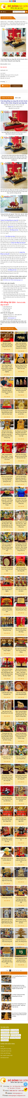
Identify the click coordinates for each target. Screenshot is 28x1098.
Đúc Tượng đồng (14, 1030)
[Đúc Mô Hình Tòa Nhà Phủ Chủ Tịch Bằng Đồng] (21, 642)
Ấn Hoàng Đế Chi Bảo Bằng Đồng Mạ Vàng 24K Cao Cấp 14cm (7, 412)
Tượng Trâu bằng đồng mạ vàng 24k (9, 220)
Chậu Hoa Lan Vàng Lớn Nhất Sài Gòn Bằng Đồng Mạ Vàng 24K (7, 961)
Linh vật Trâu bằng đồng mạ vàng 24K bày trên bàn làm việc (21, 456)
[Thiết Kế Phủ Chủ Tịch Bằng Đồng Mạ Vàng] (21, 602)
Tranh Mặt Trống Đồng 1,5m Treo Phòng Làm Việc (7, 569)
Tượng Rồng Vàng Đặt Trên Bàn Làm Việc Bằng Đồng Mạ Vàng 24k (21, 900)
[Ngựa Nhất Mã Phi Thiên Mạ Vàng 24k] (7, 933)
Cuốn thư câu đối (14, 1032)
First (7, 970)
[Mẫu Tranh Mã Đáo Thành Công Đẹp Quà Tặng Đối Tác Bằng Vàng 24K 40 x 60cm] (21, 337)
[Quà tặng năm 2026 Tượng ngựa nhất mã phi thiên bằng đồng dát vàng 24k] (7, 769)
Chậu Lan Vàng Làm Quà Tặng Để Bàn (21, 757)
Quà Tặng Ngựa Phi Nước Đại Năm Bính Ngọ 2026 (21, 819)
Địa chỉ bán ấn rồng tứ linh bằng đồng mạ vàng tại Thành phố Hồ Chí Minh (19, 1013)
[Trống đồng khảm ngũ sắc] (21, 832)
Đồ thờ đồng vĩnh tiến (15, 1037)
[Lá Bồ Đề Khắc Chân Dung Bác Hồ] (7, 686)
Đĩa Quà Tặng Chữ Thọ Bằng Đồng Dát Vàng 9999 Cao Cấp (21, 366)
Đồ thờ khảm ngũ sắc (15, 1035)
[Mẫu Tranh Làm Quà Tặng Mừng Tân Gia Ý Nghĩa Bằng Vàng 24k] (7, 913)
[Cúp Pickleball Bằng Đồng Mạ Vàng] (7, 622)
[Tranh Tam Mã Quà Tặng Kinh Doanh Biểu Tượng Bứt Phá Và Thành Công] (21, 727)
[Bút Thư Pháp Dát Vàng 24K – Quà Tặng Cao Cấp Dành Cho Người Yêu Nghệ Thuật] (7, 492)
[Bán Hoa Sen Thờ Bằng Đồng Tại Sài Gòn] (7, 705)
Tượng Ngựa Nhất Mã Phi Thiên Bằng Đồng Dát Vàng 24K (21, 777)
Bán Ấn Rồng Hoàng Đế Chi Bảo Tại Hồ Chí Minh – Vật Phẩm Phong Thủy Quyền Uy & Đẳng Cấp (21, 672)
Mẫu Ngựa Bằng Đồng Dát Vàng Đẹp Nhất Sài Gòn (21, 799)
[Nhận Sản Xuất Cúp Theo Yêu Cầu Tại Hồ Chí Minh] (21, 581)
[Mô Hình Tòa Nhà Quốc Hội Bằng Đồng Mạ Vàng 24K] (21, 561)
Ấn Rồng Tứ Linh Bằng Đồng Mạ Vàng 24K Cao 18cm (21, 390)
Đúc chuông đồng (5, 1032)
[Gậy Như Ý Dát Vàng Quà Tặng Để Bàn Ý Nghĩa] (7, 581)
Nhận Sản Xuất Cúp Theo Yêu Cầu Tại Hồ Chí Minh (21, 589)
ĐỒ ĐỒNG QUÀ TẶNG (20, 21)
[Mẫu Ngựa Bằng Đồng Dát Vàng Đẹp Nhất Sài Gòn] (21, 791)
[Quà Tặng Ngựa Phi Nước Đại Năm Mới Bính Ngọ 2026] (7, 811)
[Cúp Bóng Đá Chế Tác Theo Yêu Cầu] (7, 750)
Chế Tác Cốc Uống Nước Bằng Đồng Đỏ (21, 693)
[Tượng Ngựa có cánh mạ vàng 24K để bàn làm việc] (7, 832)
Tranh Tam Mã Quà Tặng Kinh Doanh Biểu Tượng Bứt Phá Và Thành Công (21, 736)
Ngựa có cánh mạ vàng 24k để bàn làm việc (21, 860)
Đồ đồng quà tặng (5, 1030)
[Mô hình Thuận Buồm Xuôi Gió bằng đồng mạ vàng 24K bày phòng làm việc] (7, 470)
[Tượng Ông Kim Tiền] (21, 872)
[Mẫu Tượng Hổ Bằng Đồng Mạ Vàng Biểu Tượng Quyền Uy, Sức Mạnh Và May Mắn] (21, 705)
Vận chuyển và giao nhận (6, 1055)
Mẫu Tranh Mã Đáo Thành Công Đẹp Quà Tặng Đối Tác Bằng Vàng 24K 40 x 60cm (21, 345)
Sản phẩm (10, 21)
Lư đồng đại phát (5, 1037)
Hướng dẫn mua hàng (5, 1048)
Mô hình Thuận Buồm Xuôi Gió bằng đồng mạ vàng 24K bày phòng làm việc (7, 479)
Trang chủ (3, 21)
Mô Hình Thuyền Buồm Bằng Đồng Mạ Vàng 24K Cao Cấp (7, 344)
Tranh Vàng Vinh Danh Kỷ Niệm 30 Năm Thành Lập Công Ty (21, 960)
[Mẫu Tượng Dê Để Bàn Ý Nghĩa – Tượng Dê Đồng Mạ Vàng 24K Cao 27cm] (7, 448)
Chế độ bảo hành (4, 1057)
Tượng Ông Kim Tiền (21, 878)
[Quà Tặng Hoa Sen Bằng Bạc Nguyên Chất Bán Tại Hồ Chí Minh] (7, 382)
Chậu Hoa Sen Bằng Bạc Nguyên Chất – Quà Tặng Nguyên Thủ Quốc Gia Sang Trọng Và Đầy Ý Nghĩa (7, 672)
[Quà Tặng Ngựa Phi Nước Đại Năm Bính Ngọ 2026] (21, 811)
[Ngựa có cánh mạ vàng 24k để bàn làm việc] (21, 852)
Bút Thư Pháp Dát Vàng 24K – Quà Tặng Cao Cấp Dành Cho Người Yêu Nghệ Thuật (6, 502)
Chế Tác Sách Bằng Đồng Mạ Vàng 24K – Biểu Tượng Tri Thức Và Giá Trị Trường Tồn (21, 479)
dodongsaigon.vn (12, 318)
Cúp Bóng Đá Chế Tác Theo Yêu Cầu (7, 757)
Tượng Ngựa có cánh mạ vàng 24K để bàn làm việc (7, 839)
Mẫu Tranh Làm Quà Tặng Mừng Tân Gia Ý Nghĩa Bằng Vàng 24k (7, 921)
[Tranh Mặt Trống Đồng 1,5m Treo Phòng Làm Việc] (7, 561)
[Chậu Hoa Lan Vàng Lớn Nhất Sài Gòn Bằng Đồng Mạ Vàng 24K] (7, 952)
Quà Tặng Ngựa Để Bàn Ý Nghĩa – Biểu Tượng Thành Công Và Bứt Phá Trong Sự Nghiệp (7, 368)
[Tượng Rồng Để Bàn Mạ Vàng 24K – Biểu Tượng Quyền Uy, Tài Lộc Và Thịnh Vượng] (7, 515)
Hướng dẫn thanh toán (5, 1051)
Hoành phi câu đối (5, 1035)
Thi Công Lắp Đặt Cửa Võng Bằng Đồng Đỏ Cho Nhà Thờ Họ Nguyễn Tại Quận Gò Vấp (19, 986)
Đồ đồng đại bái (4, 1040)
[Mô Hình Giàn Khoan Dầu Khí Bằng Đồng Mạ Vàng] (21, 622)
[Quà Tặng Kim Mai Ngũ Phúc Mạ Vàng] (7, 872)
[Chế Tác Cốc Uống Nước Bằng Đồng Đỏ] (21, 686)
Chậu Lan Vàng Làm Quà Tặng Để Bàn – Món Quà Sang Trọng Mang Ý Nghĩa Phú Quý (7, 547)
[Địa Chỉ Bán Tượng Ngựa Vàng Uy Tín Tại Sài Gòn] (21, 913)
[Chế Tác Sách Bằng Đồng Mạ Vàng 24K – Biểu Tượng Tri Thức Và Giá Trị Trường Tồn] (21, 470)
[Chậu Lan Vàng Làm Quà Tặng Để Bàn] (21, 750)
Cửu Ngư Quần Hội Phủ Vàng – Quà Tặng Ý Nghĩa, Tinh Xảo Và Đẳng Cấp (21, 501)
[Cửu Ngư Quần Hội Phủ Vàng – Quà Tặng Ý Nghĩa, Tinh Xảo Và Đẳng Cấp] (21, 492)
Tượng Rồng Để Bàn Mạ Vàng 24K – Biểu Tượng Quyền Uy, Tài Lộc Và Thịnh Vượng (7, 524)
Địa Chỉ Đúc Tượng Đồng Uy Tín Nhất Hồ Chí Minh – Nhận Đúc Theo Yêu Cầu (19, 1004)
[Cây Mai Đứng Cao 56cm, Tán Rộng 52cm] (21, 933)
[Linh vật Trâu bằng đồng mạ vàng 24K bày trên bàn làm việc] (21, 448)
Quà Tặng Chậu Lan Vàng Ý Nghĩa (7, 649)
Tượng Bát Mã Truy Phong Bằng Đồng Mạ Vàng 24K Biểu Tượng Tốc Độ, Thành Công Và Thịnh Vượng (7, 737)
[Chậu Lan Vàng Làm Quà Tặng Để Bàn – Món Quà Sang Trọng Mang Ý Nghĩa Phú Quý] (7, 537)
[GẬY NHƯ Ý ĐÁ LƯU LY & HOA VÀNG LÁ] (7, 852)
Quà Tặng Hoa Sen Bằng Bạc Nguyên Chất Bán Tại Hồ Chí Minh (7, 391)
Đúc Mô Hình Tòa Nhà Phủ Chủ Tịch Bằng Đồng (21, 650)
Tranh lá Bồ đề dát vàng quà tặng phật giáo (7, 609)
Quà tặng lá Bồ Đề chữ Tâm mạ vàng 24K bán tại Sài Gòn (21, 412)
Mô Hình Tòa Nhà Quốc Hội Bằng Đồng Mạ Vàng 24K (21, 569)
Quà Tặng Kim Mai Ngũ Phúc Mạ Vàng (7, 879)
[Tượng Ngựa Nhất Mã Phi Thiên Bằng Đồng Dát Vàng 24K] (21, 769)
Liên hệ (2, 1046)
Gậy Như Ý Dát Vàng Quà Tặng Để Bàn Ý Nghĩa (7, 589)
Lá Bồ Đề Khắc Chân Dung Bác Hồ (7, 693)
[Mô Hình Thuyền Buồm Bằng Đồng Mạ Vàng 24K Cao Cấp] (7, 337)
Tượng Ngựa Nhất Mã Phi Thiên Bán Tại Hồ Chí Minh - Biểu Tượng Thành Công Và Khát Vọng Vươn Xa (21, 547)
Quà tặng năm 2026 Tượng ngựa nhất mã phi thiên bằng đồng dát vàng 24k (7, 778)
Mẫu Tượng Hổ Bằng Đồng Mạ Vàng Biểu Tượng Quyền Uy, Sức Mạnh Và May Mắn (21, 714)
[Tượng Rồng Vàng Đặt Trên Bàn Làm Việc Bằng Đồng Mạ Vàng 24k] (21, 891)
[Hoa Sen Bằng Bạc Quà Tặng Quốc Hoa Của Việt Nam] (7, 791)
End (20, 970)
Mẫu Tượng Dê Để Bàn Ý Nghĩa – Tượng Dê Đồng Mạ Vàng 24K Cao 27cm (7, 457)
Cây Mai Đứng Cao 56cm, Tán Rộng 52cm (21, 940)
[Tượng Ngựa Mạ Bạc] (7, 891)
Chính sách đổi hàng (5, 1053)
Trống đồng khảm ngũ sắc (21, 839)
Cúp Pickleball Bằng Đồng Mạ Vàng (7, 629)
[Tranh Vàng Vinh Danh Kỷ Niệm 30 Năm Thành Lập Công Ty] (21, 952)
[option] (14, 40)
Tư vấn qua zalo (16, 86)
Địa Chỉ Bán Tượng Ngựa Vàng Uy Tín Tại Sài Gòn (21, 921)
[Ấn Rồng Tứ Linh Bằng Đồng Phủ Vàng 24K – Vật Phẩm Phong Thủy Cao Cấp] (21, 424)
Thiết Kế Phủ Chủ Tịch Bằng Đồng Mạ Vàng (21, 608)
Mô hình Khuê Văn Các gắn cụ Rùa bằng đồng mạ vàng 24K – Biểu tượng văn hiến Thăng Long (7, 434)
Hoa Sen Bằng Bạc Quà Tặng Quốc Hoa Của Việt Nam (7, 799)
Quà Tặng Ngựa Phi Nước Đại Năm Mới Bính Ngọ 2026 (7, 819)
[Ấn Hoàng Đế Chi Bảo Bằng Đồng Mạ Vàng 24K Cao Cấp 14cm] (7, 404)
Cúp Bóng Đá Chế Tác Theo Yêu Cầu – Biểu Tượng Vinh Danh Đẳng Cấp (21, 524)
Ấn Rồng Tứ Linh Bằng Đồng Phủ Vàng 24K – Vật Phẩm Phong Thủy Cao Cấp (21, 433)
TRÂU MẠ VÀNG (4, 23)
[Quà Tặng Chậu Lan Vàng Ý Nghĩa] (7, 642)
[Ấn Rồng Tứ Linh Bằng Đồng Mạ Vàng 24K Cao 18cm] (21, 382)
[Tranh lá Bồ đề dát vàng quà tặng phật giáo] (7, 602)
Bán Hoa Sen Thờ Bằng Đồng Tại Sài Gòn (7, 712)
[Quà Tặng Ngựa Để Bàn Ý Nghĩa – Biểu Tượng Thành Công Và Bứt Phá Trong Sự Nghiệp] (7, 358)
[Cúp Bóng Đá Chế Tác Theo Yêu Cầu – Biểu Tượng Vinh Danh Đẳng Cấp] (21, 515)
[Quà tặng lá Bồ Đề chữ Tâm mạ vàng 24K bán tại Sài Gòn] (21, 404)
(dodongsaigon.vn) (13, 280)
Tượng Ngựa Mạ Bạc (7, 897)
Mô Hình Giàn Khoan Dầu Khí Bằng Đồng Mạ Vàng (21, 630)
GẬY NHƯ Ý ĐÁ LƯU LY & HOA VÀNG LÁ (7, 859)
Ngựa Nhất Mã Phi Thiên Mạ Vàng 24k (7, 940)
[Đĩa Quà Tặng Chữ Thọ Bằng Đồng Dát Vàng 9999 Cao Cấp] (21, 358)
